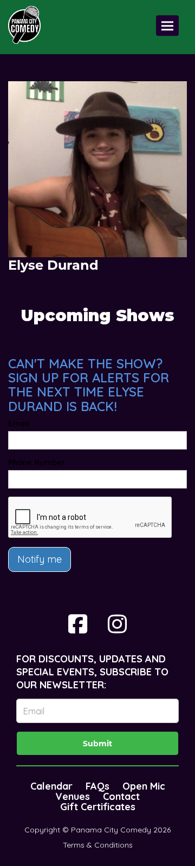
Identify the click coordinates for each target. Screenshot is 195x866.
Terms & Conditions (98, 845)
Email (18, 423)
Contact (121, 796)
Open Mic (143, 786)
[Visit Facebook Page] (77, 623)
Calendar (51, 786)
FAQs (97, 786)
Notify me (39, 559)
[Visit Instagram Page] (117, 623)
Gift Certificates (97, 806)
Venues (72, 796)
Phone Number (36, 462)
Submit (97, 743)
